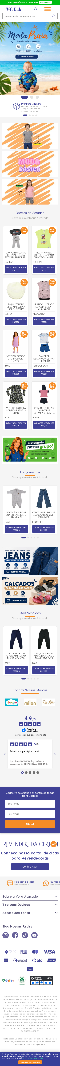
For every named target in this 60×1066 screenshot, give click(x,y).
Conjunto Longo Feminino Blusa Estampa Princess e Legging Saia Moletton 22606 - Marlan (16, 255)
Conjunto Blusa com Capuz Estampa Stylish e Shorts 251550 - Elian (44, 410)
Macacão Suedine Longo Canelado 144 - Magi (16, 515)
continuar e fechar (30, 1062)
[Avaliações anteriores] (5, 754)
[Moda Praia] (30, 58)
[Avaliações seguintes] (55, 754)
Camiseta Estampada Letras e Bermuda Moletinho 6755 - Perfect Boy (44, 359)
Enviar (30, 824)
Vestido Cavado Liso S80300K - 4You (16, 359)
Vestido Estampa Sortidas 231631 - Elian (16, 410)
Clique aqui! (45, 2)
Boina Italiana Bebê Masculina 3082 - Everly (16, 307)
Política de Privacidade (33, 1058)
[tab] (24, 97)
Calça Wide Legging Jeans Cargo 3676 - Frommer (43, 515)
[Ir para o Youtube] (34, 935)
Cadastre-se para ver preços (16, 269)
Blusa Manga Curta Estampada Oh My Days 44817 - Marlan (44, 255)
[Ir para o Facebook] (15, 935)
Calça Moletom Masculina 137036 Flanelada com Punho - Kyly (44, 656)
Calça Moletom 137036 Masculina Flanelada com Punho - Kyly (16, 656)
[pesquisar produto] (53, 16)
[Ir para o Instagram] (5, 935)
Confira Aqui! (30, 866)
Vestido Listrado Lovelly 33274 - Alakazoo (44, 307)
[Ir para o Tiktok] (25, 935)
